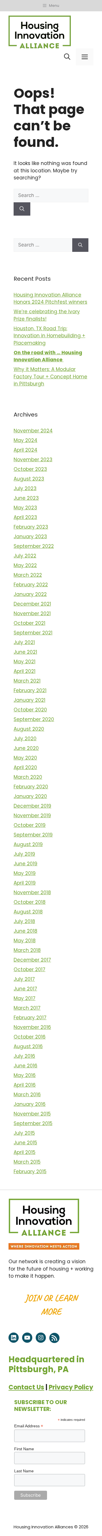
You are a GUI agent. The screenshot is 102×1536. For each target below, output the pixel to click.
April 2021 (24, 671)
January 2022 (30, 594)
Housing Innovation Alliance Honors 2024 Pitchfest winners (50, 298)
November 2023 (33, 459)
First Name (24, 1449)
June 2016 (25, 1065)
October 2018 (30, 902)
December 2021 (32, 603)
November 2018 (32, 892)
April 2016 (25, 1085)
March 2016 (27, 1094)
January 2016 (30, 1104)
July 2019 (24, 854)
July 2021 (24, 642)
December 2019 (32, 806)
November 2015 (32, 1113)
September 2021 (33, 632)
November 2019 (32, 815)
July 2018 (24, 921)
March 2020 (28, 777)
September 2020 (34, 719)
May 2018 (25, 940)
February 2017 (30, 1017)
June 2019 (25, 863)
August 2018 (28, 911)
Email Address (28, 1426)
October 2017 (29, 969)
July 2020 (25, 738)
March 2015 (27, 1162)
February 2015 (30, 1171)
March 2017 (27, 1008)
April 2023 (25, 517)
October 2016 (30, 1036)
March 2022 (28, 575)
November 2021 (32, 613)
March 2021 (27, 680)
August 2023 (29, 478)
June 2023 (26, 498)
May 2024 (25, 440)
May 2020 (25, 757)
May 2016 (25, 1075)
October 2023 (30, 469)
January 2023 (30, 536)
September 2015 (33, 1123)
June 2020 (26, 748)
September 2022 (34, 546)
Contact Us (26, 1387)
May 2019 (25, 873)
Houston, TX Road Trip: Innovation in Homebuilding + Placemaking (49, 335)
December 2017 (32, 959)
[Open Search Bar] (67, 56)
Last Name (24, 1471)
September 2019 (33, 834)
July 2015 (24, 1133)
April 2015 (24, 1152)
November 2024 (33, 430)
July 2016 (24, 1056)
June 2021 (25, 652)
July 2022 (25, 555)
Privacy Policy (71, 1387)
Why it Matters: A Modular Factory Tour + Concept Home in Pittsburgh (50, 376)
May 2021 (24, 661)
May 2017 (24, 998)
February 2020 (31, 786)
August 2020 (29, 729)
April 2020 (25, 767)
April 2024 (25, 450)
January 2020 (30, 796)
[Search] (22, 209)
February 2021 (30, 690)
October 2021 (29, 623)
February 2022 (31, 584)
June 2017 (25, 988)
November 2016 (32, 1027)
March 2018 (27, 950)
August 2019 (28, 844)
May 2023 (25, 507)
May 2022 (25, 565)
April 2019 (25, 882)
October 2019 (30, 825)
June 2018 (25, 931)
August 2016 (28, 1046)
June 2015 (25, 1142)
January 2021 (29, 700)
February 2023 (31, 527)
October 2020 (30, 709)
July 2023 (25, 488)
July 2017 (24, 979)
